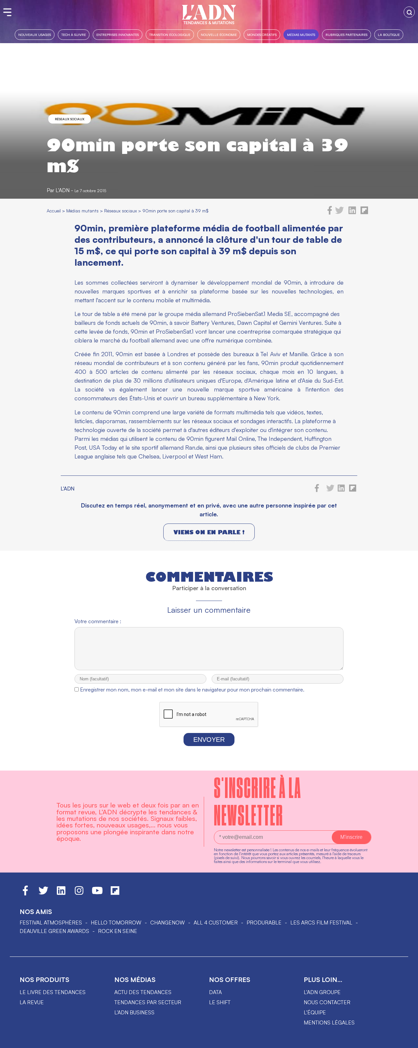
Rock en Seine (117, 931)
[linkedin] (352, 212)
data (215, 992)
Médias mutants (301, 34)
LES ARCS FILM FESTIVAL (321, 922)
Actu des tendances (142, 992)
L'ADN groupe (322, 992)
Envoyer (209, 739)
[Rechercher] (409, 12)
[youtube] (97, 893)
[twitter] (339, 212)
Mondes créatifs (262, 34)
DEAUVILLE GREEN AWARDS (54, 931)
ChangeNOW (167, 922)
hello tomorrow (116, 922)
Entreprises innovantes (117, 34)
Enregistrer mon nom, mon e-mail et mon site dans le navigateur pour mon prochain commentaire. (192, 689)
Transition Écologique (169, 34)
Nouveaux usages (34, 34)
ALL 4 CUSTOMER (216, 922)
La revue (32, 1002)
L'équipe (315, 1012)
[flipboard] (364, 212)
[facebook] (330, 212)
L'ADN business (134, 1012)
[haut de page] (406, 1040)
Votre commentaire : (97, 621)
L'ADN (63, 190)
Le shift (220, 1002)
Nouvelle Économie (219, 34)
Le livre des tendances (53, 992)
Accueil (54, 210)
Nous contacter (327, 1002)
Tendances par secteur (147, 1002)
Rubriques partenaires (346, 34)
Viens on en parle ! (209, 532)
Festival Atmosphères (51, 922)
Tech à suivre (73, 34)
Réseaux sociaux (69, 119)
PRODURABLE (264, 922)
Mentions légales (329, 1022)
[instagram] (79, 893)
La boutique (389, 34)
